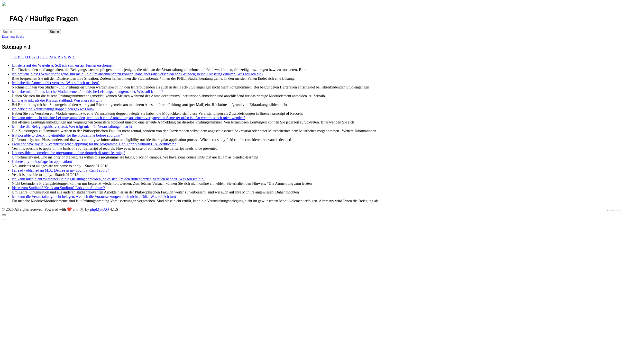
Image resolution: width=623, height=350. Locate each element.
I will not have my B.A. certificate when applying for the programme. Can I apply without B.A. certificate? (94, 144)
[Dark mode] (614, 210)
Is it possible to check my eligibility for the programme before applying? (67, 135)
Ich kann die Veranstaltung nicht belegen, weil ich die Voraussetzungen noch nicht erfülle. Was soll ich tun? (94, 196)
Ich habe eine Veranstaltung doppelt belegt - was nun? (53, 109)
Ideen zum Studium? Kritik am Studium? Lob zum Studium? (58, 188)
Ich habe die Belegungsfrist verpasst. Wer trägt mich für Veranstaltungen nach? (72, 126)
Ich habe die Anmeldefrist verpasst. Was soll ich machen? (56, 83)
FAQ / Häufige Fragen (44, 19)
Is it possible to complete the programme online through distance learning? (68, 153)
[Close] (4, 215)
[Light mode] (609, 210)
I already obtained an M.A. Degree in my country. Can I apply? (60, 170)
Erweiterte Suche (13, 36)
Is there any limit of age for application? (42, 161)
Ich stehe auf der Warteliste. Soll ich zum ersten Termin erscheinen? (63, 65)
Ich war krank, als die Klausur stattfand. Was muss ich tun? (57, 100)
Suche (54, 32)
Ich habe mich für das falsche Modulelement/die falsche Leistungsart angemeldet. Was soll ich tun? (87, 91)
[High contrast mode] (619, 210)
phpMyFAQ (99, 209)
